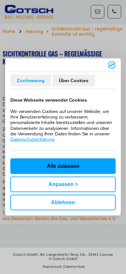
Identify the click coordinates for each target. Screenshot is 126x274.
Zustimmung (31, 80)
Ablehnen (63, 202)
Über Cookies (74, 80)
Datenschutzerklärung (32, 139)
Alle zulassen (63, 166)
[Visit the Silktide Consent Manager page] (112, 65)
